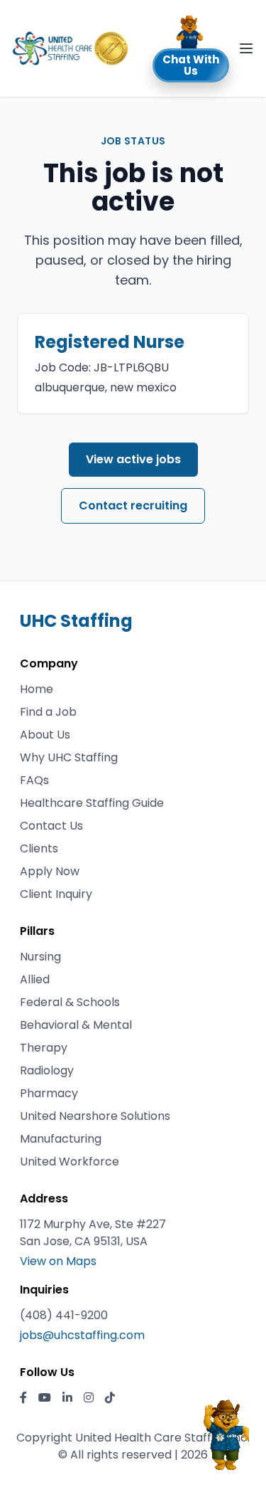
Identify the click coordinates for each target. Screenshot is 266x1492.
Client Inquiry (56, 894)
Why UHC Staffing (69, 757)
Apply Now (49, 871)
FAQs (34, 780)
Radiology (47, 1070)
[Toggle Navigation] (246, 48)
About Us (45, 734)
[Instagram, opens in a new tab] (89, 1398)
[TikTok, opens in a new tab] (110, 1398)
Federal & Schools (70, 1002)
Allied (35, 979)
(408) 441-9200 (64, 1315)
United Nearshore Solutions (95, 1116)
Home (36, 689)
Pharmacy (49, 1093)
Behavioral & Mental (76, 1025)
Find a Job (48, 712)
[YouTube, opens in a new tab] (44, 1398)
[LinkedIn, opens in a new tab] (67, 1398)
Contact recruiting (133, 505)
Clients (39, 848)
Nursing (40, 956)
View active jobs (133, 459)
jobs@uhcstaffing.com (82, 1335)
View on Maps (58, 1261)
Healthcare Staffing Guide (92, 803)
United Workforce (69, 1161)
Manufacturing (60, 1139)
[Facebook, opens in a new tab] (23, 1398)
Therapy (43, 1047)
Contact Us (51, 826)
